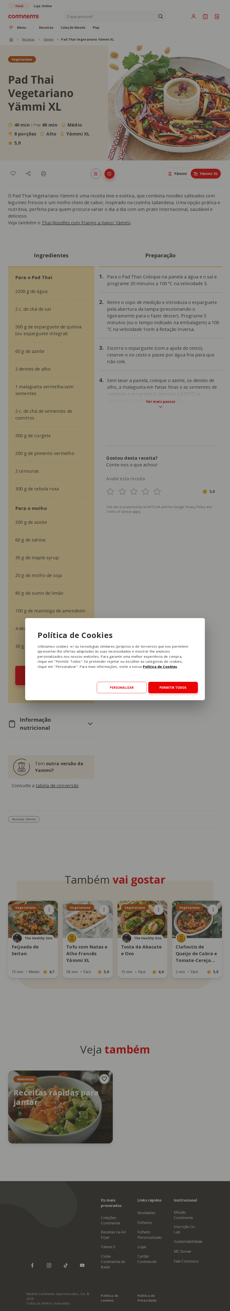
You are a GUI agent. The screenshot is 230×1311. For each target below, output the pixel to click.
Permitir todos (172, 687)
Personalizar (122, 687)
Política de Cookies (160, 666)
